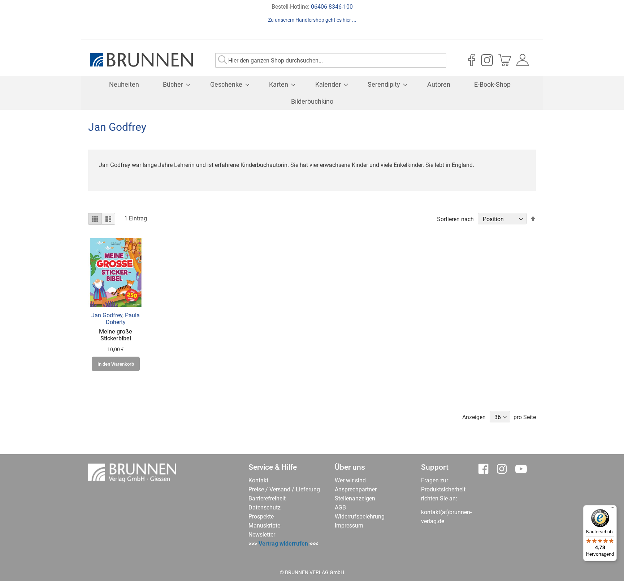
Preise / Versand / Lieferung (284, 489)
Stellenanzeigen (355, 498)
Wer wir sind (350, 480)
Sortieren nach (455, 219)
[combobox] (330, 60)
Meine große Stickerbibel (115, 335)
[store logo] (141, 60)
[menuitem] (124, 84)
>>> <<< (283, 543)
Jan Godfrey (106, 315)
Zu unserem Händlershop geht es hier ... (312, 20)
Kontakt (258, 480)
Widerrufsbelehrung (360, 516)
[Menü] (612, 509)
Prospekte (261, 516)
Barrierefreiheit (267, 498)
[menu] (312, 93)
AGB (340, 507)
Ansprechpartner (356, 489)
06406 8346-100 (332, 6)
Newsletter (261, 534)
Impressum (349, 525)
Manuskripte (264, 525)
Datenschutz (264, 507)
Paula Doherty (123, 319)
